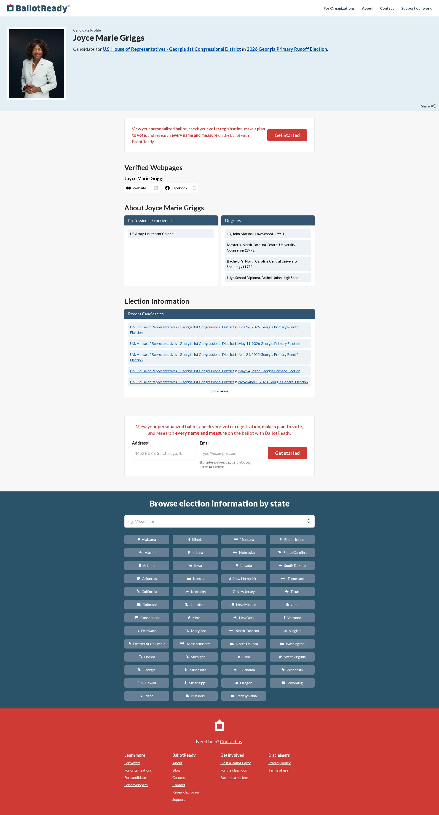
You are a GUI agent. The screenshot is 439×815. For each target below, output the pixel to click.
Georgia (146, 670)
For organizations (138, 770)
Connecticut (147, 617)
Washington (292, 643)
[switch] (429, 106)
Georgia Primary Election (269, 343)
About (367, 8)
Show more (219, 391)
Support (178, 799)
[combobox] (164, 453)
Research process (186, 792)
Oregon (243, 683)
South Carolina (292, 552)
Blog (176, 770)
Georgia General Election (273, 382)
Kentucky (195, 591)
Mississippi (195, 683)
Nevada (244, 565)
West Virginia (292, 656)
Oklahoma (244, 670)
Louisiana (195, 604)
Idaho (146, 696)
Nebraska (244, 552)
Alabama (147, 539)
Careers (178, 777)
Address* (141, 442)
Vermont (292, 617)
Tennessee (292, 578)
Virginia (292, 630)
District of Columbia (146, 643)
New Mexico (243, 604)
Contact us (231, 741)
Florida (147, 656)
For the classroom (234, 770)
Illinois (195, 539)
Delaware (147, 630)
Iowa (195, 565)
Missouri (195, 696)
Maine (195, 617)
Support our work (416, 8)
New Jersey (244, 591)
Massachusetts (195, 643)
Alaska (146, 552)
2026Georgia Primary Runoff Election (287, 49)
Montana (244, 539)
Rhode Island (292, 539)
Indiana (195, 552)
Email (205, 442)
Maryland (195, 630)
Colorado (147, 604)
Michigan (195, 656)
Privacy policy (279, 763)
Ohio (244, 656)
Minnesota (195, 670)
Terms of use (278, 770)
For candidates (135, 777)
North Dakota (244, 643)
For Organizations (339, 8)
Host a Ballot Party (235, 763)
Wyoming (292, 683)
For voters (132, 763)
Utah (292, 604)
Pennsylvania (244, 696)
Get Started (287, 135)
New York (244, 617)
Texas (292, 591)
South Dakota (292, 565)
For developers (136, 785)
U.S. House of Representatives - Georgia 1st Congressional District (172, 49)
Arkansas (147, 578)
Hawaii (147, 683)
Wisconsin (292, 670)
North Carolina (244, 630)
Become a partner (234, 777)
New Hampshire (243, 578)
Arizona (146, 565)
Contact (387, 8)
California (147, 591)
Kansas (195, 578)
